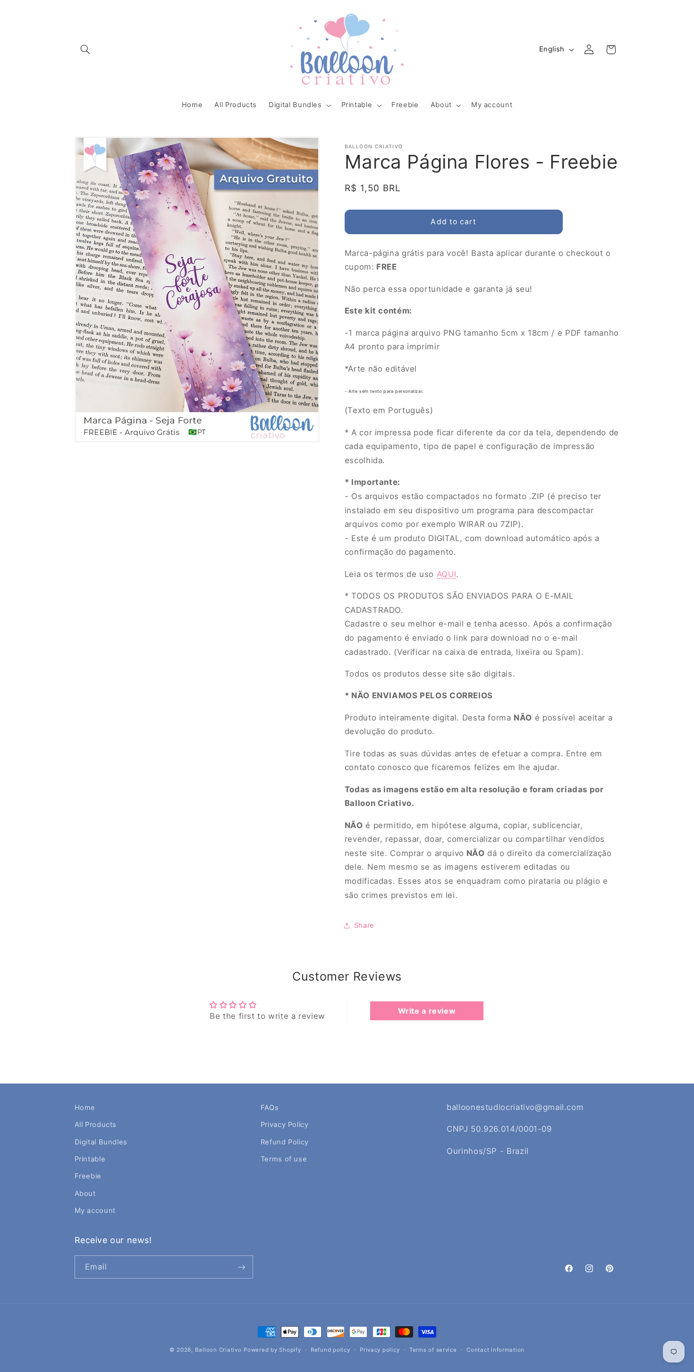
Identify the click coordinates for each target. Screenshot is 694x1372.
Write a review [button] (427, 1011)
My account (95, 1210)
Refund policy (330, 1350)
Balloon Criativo (218, 1350)
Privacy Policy (285, 1124)
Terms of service (433, 1350)
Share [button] (364, 925)
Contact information (495, 1350)
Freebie (88, 1176)
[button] (85, 49)
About (85, 1193)
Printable (90, 1159)
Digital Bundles (101, 1142)
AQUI (447, 574)
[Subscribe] (241, 1267)
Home (85, 1107)
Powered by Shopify (272, 1350)
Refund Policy (285, 1142)
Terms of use (284, 1159)
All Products (96, 1124)
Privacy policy (379, 1350)
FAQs (270, 1107)
